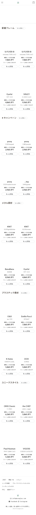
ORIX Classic (9, 406)
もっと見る (20, 28)
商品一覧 (11, 480)
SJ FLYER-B (9, 51)
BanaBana (9, 269)
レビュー (19, 480)
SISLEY (27, 94)
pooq (9, 141)
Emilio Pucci (26, 316)
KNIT (9, 226)
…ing (26, 181)
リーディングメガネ (8, 486)
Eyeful (9, 94)
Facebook (14, 501)
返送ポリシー (11, 489)
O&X (9, 316)
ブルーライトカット (21, 483)
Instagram (23, 501)
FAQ (3, 489)
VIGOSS (26, 448)
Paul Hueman (9, 448)
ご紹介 (4, 480)
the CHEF (26, 406)
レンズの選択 (6, 483)
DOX (26, 359)
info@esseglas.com (19, 498)
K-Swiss (9, 359)
